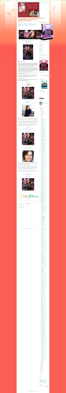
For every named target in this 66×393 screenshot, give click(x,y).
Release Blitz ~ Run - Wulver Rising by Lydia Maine (43, 335)
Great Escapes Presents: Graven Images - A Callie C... (43, 154)
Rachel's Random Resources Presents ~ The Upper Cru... (43, 135)
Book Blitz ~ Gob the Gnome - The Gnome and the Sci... (43, 333)
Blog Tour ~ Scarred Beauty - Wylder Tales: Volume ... (43, 190)
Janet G (44, 102)
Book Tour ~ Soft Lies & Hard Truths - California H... (43, 204)
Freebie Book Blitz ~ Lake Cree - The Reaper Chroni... (43, 269)
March (41, 360)
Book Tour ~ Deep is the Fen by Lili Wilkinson (43, 198)
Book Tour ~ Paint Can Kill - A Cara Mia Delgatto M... (43, 295)
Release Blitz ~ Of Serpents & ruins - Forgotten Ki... (43, 346)
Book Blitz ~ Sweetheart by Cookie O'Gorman (43, 162)
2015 (41, 371)
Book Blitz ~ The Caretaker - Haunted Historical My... (43, 322)
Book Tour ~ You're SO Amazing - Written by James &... (43, 200)
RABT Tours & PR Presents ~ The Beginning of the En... (43, 148)
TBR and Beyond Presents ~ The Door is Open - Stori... (43, 150)
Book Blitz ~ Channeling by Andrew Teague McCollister (43, 263)
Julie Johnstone (41, 49)
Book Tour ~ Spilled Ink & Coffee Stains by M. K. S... (43, 276)
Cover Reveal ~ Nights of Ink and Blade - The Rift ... (43, 175)
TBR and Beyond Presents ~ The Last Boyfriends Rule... (43, 128)
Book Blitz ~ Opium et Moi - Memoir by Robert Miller (43, 130)
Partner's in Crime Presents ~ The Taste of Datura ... (43, 160)
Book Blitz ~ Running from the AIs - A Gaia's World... (43, 141)
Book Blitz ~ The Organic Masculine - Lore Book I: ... (43, 250)
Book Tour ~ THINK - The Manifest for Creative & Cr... (43, 339)
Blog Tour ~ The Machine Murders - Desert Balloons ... (43, 308)
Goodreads (32, 129)
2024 (41, 110)
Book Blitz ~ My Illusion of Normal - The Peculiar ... (43, 274)
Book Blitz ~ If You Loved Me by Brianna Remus (43, 126)
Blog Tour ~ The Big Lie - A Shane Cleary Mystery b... (43, 305)
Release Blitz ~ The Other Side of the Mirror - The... (43, 288)
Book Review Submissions (24, 18)
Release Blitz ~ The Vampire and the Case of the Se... (43, 267)
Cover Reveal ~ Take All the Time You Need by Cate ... (43, 265)
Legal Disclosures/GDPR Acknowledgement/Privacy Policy (25, 20)
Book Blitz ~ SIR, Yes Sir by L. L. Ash (43, 228)
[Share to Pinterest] (29, 203)
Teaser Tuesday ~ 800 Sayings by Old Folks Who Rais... (43, 132)
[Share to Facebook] (28, 203)
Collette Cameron (41, 46)
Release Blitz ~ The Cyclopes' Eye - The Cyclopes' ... (43, 290)
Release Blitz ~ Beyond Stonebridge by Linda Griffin (43, 194)
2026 (41, 108)
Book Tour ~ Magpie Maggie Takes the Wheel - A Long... (43, 324)
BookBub (29, 129)
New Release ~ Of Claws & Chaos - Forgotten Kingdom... (43, 188)
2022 (41, 364)
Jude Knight (40, 47)
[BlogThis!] (27, 203)
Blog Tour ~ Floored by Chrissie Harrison (43, 284)
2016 (41, 370)
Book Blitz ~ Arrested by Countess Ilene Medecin (43, 352)
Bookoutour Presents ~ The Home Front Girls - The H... (43, 225)
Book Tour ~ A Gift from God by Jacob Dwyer (43, 206)
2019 (41, 367)
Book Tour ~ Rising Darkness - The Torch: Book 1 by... (43, 337)
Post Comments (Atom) (29, 228)
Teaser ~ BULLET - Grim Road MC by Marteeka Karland (43, 282)
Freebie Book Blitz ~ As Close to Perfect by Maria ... (43, 152)
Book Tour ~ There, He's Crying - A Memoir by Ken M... (43, 348)
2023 (41, 363)
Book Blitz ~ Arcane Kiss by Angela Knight (43, 208)
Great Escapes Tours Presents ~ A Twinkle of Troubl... (43, 237)
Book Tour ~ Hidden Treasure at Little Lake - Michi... (43, 329)
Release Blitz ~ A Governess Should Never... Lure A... (43, 272)
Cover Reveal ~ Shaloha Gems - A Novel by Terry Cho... (43, 235)
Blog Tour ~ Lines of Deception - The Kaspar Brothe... (43, 257)
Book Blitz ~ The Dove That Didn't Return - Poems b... (43, 145)
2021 (41, 365)
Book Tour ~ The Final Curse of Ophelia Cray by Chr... (43, 248)
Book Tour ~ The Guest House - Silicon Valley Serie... (43, 312)
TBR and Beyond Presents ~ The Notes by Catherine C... (43, 143)
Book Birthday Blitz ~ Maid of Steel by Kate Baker (43, 326)
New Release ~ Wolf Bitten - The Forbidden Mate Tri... (43, 212)
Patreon (30, 128)
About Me (28, 19)
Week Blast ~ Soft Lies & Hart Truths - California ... (43, 181)
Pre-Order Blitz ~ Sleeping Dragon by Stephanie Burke (43, 216)
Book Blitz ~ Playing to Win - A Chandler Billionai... (43, 166)
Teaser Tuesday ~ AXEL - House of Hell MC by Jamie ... (43, 230)
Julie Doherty (40, 48)
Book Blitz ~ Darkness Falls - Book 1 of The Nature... (43, 164)
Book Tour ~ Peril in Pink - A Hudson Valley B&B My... (43, 261)
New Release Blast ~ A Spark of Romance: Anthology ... (43, 320)
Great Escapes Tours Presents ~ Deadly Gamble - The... (43, 221)
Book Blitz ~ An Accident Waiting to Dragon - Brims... (43, 354)
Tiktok (24, 129)
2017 (41, 369)
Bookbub (32, 174)
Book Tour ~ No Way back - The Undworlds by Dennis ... (43, 350)
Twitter (32, 128)
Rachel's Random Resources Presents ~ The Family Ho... (43, 137)
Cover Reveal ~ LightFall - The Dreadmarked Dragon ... (43, 241)
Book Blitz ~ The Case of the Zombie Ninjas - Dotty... (43, 314)
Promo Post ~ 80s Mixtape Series (43, 124)
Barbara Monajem (41, 50)
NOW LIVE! (28, 82)
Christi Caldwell (41, 45)
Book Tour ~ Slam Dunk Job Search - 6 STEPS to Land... (43, 293)
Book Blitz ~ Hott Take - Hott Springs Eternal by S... (43, 202)
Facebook (26, 128)
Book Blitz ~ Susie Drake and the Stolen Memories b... (43, 179)
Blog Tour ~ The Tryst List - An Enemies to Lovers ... (43, 214)
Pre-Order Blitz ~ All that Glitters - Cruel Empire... (43, 168)
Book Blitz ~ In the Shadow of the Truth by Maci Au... (43, 254)
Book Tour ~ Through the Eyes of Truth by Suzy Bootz (43, 341)
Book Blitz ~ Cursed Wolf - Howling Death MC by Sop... (43, 316)
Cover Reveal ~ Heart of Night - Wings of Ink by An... (43, 122)
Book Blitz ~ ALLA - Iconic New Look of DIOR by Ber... (43, 303)
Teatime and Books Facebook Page (22, 19)
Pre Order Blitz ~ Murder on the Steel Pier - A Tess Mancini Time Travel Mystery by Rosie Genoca (43, 382)
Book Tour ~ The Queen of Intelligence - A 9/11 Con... (43, 280)
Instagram (28, 128)
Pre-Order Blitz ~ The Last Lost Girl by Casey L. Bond (43, 186)
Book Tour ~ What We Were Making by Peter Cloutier (43, 259)
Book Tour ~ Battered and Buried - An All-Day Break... (43, 359)
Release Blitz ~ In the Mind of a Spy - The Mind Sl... (43, 173)
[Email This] (26, 203)
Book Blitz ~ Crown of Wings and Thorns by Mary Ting (43, 297)
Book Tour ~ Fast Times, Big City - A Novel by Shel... (43, 301)
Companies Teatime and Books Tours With (39, 18)
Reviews (19, 18)
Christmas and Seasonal (31, 18)
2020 (41, 366)
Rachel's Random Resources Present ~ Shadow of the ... (43, 239)
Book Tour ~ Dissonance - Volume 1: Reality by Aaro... (43, 278)
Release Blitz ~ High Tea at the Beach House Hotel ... (43, 244)
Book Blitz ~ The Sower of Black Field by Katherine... (43, 246)
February (42, 361)
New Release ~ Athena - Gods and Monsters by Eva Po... (43, 177)
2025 (41, 109)
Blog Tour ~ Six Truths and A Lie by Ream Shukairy (43, 310)
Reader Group (26, 129)
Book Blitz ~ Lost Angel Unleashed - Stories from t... (43, 252)
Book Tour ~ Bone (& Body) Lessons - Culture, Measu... (43, 331)
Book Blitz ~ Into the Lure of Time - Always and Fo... (43, 156)
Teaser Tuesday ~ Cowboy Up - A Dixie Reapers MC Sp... (43, 184)
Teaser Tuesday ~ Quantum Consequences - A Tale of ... (43, 232)
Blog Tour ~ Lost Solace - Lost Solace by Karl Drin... (43, 357)
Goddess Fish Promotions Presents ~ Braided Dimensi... (43, 139)
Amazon (24, 128)
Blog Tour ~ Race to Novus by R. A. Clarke (43, 318)
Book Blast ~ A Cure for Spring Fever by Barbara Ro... (43, 196)
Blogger (36, 391)
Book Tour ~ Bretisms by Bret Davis (43, 226)
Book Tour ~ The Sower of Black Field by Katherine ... (43, 171)
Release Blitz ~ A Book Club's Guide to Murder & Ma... (43, 344)
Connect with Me (32, 19)
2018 (41, 368)
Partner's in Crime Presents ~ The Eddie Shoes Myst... (43, 158)
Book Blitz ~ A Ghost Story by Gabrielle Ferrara (43, 299)
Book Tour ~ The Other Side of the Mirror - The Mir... (43, 192)
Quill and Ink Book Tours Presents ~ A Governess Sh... (43, 120)
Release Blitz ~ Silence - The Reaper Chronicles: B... (43, 223)
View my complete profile (45, 103)
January (42, 362)
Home (36, 19)
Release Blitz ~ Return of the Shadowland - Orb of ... (43, 210)
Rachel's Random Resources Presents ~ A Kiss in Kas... (43, 218)
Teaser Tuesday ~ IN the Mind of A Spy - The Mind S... (43, 286)
